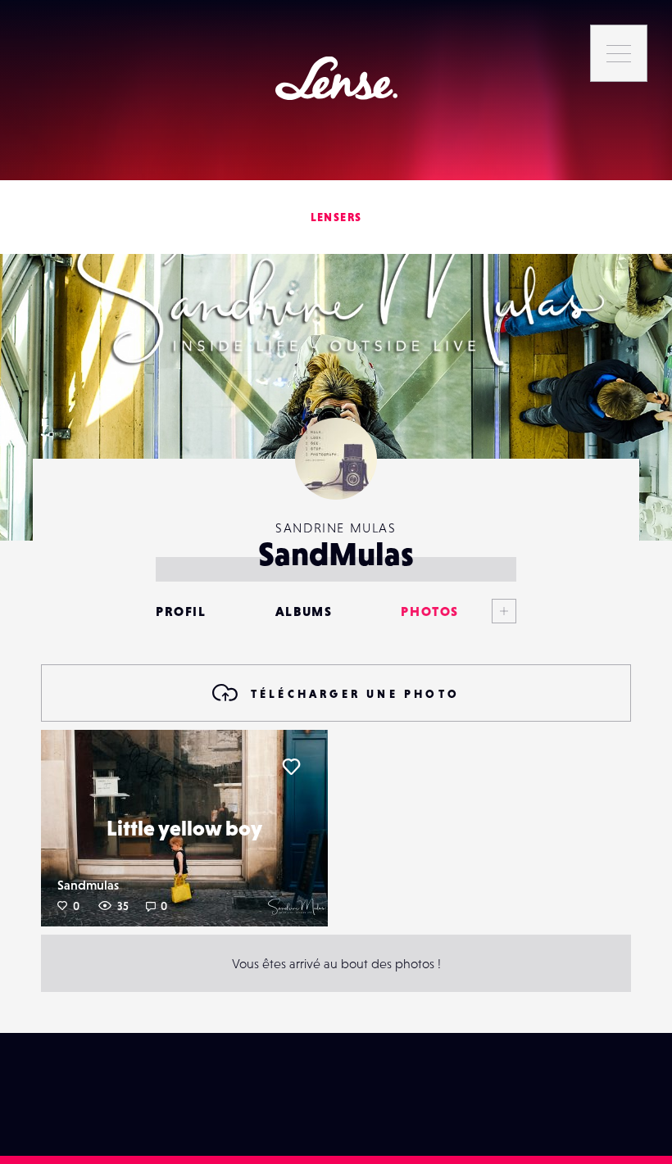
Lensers (336, 217)
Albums (304, 611)
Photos (430, 611)
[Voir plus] (487, 611)
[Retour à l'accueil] (336, 78)
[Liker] (291, 766)
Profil (181, 611)
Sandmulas (88, 884)
